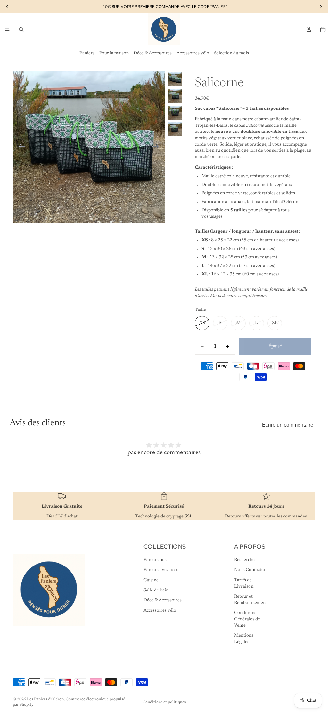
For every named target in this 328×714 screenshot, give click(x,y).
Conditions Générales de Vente (247, 619)
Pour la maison (114, 53)
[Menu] (7, 29)
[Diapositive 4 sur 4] (175, 129)
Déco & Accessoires (153, 53)
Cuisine (151, 580)
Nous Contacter (250, 570)
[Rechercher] (21, 29)
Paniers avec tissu (161, 570)
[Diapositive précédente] (20, 147)
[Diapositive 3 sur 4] (175, 113)
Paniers (86, 53)
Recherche (244, 560)
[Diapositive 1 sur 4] (175, 79)
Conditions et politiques (164, 702)
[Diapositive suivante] (157, 147)
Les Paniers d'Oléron (45, 699)
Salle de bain (156, 590)
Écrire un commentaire (287, 425)
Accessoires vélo (192, 53)
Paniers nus (155, 560)
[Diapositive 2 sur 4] (175, 96)
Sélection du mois (231, 53)
